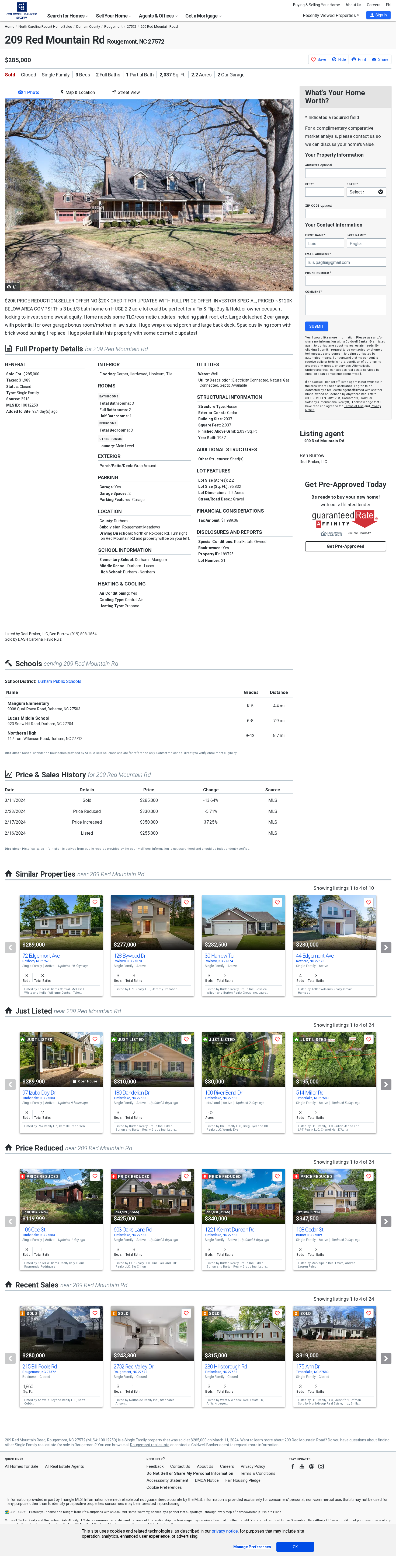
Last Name (356, 235)
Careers (373, 5)
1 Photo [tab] (31, 92)
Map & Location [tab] (79, 92)
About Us (353, 5)
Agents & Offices (156, 16)
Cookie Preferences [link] (164, 1487)
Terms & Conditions (257, 1473)
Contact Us (180, 1466)
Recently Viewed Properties (330, 15)
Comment (313, 292)
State (352, 184)
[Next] (386, 947)
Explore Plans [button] (271, 1512)
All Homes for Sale (21, 1466)
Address (318, 165)
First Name (315, 235)
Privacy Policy (253, 1466)
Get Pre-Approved (345, 546)
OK (295, 1547)
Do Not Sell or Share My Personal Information (190, 1473)
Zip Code (318, 205)
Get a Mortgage (201, 16)
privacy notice (225, 1531)
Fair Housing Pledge (242, 1480)
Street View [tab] (128, 92)
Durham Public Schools (59, 681)
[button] (378, 15)
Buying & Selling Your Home (316, 5)
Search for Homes (66, 16)
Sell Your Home (112, 16)
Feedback (155, 1467)
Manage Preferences (252, 1547)
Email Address (318, 254)
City (309, 184)
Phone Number (318, 273)
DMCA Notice (207, 1480)
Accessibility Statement (167, 1480)
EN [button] (388, 5)
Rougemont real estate (149, 1445)
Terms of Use (354, 406)
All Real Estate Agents (64, 1466)
